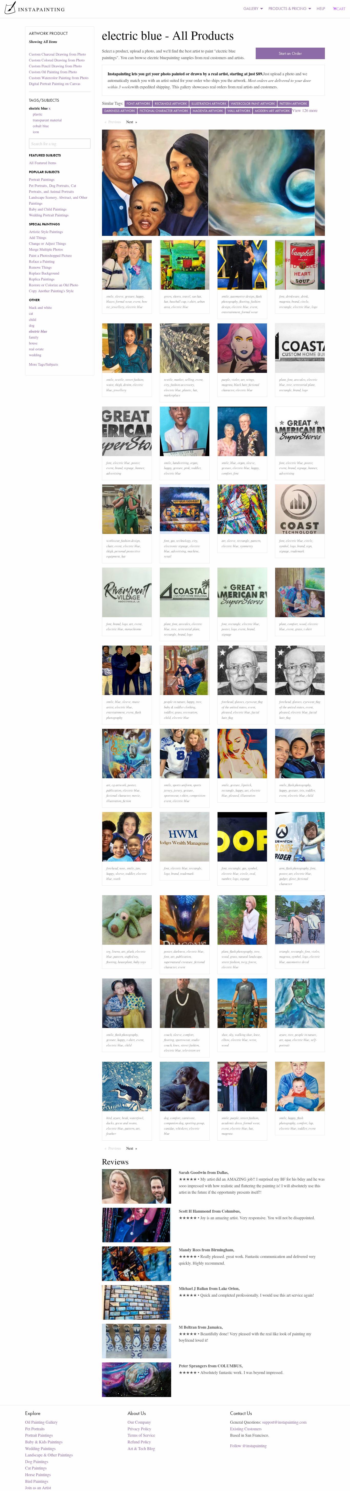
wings (250, 379)
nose (122, 868)
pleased (227, 712)
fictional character (118, 795)
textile (119, 379)
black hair (240, 384)
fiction (127, 801)
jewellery (117, 306)
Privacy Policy (139, 1428)
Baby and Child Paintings (48, 209)
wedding (35, 354)
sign (309, 546)
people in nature (174, 701)
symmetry (246, 546)
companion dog (173, 1123)
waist (110, 384)
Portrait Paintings (42, 179)
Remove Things (40, 267)
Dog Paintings (36, 1461)
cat (31, 313)
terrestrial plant (304, 384)
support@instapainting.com (284, 1422)
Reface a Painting (42, 261)
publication (113, 790)
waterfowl (136, 1118)
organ (193, 462)
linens (116, 951)
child (32, 319)
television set (191, 1050)
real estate (36, 348)
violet (235, 379)
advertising (113, 473)
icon (36, 131)
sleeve (119, 296)
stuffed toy (131, 956)
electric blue (134, 306)
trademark (297, 551)
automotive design (242, 296)
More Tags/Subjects (43, 364)
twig (244, 962)
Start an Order (290, 53)
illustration (113, 801)
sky (231, 1034)
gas (173, 540)
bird (109, 1118)
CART (340, 9)
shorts (177, 296)
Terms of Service (141, 1435)
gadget (283, 878)
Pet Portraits (35, 1428)
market (178, 379)
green (167, 296)
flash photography (299, 785)
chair (109, 546)
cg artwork (119, 785)
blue (233, 462)
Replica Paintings (42, 279)
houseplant (125, 962)
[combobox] (59, 144)
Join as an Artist (38, 1487)
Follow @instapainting (248, 1445)
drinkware (293, 296)
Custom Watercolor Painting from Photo (58, 77)
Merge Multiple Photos (46, 249)
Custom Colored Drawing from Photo (57, 60)
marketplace (172, 395)
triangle (284, 951)
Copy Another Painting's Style (51, 290)
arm (281, 868)
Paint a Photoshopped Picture (50, 255)
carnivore (188, 1118)
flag (230, 717)
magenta (284, 301)
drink (304, 296)
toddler (196, 468)
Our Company (139, 1422)
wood (302, 624)
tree (289, 384)
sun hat (196, 296)
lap (311, 1123)
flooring (244, 301)
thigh (118, 384)
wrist (252, 1039)
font (281, 296)
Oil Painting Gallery (41, 1422)
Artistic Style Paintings (46, 231)
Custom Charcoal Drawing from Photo (57, 54)
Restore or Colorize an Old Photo (53, 284)
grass (298, 629)
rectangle (285, 306)
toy (108, 951)
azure (282, 1034)
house (33, 343)
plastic (37, 114)
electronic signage (176, 546)
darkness (179, 951)
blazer (110, 301)
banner (139, 468)
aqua (288, 1039)
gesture (130, 296)
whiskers (182, 1128)
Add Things (37, 237)
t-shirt (192, 301)
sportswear (171, 795)
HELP (321, 8)
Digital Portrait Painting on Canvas (54, 83)
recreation (190, 712)
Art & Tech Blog (141, 1448)
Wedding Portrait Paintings (49, 215)
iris (302, 790)
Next (133, 121)
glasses (239, 701)
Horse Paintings (38, 1474)
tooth (117, 878)
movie (136, 795)
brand (295, 301)
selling (189, 379)
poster (135, 462)
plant (282, 379)
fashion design (130, 540)
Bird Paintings (36, 1481)
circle (304, 301)
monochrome (133, 629)
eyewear (250, 701)
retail (167, 556)
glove (292, 878)
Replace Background (44, 273)
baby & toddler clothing (179, 707)
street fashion (134, 379)
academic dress (232, 1123)
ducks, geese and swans (121, 1123)
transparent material (47, 120)
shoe (225, 1034)
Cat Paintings (36, 1468)
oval (252, 873)
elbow (225, 1039)
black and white (40, 307)
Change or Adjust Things (47, 243)
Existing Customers (246, 1428)
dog (31, 325)
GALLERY (250, 8)
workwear (112, 540)
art (243, 379)
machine (193, 551)
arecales (299, 379)
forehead (227, 701)
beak (125, 1118)
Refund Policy (139, 1441)
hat (166, 301)
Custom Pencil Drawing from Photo (55, 66)
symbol (284, 546)
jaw (138, 868)
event (136, 301)
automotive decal (297, 962)
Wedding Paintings (40, 1448)
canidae (169, 1128)
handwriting (181, 462)
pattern (255, 540)
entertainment (231, 312)
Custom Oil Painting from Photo (53, 71)
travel (186, 296)
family (33, 337)
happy (140, 296)
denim (127, 384)
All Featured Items (42, 162)
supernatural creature (178, 962)
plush (130, 951)
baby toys (139, 962)
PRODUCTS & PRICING (287, 8)
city (166, 384)
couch (168, 1034)
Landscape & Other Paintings (49, 1454)
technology (183, 540)
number (226, 878)
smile (110, 296)
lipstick (246, 785)
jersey (178, 790)
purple (226, 379)
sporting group (194, 1123)
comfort (227, 473)
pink (187, 468)
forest (252, 962)
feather (111, 1133)
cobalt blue (41, 125)
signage (129, 468)
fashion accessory (182, 384)
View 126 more (304, 110)
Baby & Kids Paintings (44, 1441)
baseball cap (178, 301)
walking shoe (243, 1034)
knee (176, 1045)
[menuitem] (251, 9)
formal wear (124, 301)
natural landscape (250, 956)
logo (314, 306)
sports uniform (182, 785)
